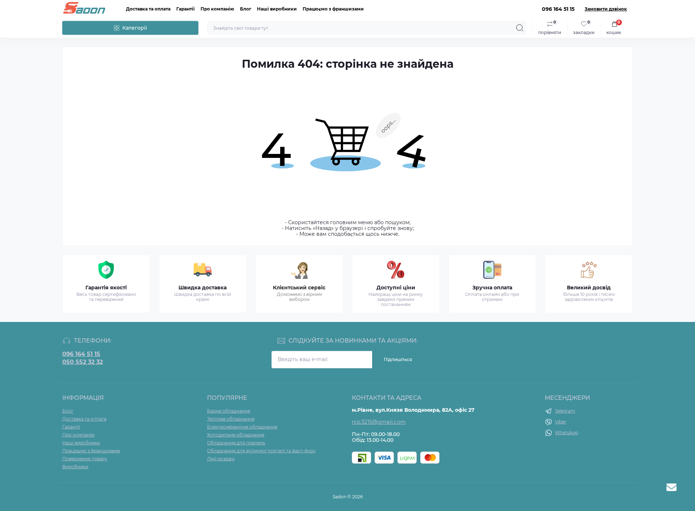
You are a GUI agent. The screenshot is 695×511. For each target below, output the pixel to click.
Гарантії (185, 9)
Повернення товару (84, 458)
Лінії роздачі (221, 458)
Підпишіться (398, 359)
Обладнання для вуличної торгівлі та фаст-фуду (261, 450)
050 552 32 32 (82, 362)
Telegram (565, 411)
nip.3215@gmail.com (379, 422)
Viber (560, 421)
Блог (245, 9)
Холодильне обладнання (235, 434)
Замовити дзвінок (606, 9)
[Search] (519, 28)
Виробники (75, 466)
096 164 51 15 (81, 354)
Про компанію (217, 9)
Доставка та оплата (148, 9)
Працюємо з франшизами (333, 9)
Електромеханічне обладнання (242, 427)
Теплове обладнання (230, 419)
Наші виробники (277, 9)
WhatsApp (566, 432)
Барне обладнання (228, 411)
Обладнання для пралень (236, 442)
